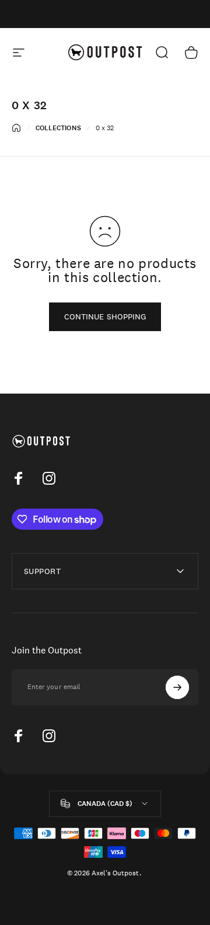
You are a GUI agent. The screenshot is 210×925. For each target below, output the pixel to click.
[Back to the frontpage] (16, 128)
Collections (58, 128)
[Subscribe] (177, 687)
